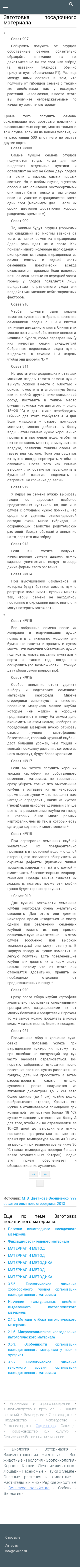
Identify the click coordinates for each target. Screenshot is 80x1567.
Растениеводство (18, 1425)
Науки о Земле (60, 1471)
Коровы (11, 1465)
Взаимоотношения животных (32, 1454)
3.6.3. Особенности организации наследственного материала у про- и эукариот (42, 1349)
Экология (12, 1493)
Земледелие (34, 1414)
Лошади (11, 1471)
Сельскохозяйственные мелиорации (34, 1437)
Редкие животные (59, 1482)
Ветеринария (56, 1449)
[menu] (5, 7)
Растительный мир (21, 1482)
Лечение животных (56, 1465)
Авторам (11, 1545)
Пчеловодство (55, 1420)
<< (33, 1174)
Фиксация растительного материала (38, 1241)
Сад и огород (46, 1425)
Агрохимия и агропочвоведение (40, 1403)
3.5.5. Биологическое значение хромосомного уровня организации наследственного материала (42, 1289)
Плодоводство (15, 1420)
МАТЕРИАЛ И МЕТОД (26, 1248)
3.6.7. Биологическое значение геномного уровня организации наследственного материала (42, 1367)
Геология (34, 1460)
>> (45, 1174)
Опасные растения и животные (37, 1476)
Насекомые (33, 1471)
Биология (20, 1449)
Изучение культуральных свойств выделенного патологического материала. (42, 1307)
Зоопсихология (60, 1460)
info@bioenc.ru (16, 1551)
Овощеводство (61, 1414)
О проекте (12, 1537)
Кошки (28, 1465)
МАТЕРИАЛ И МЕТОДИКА (30, 1263)
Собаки (65, 1488)
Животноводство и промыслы (30, 1409)
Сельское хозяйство (28, 1488)
